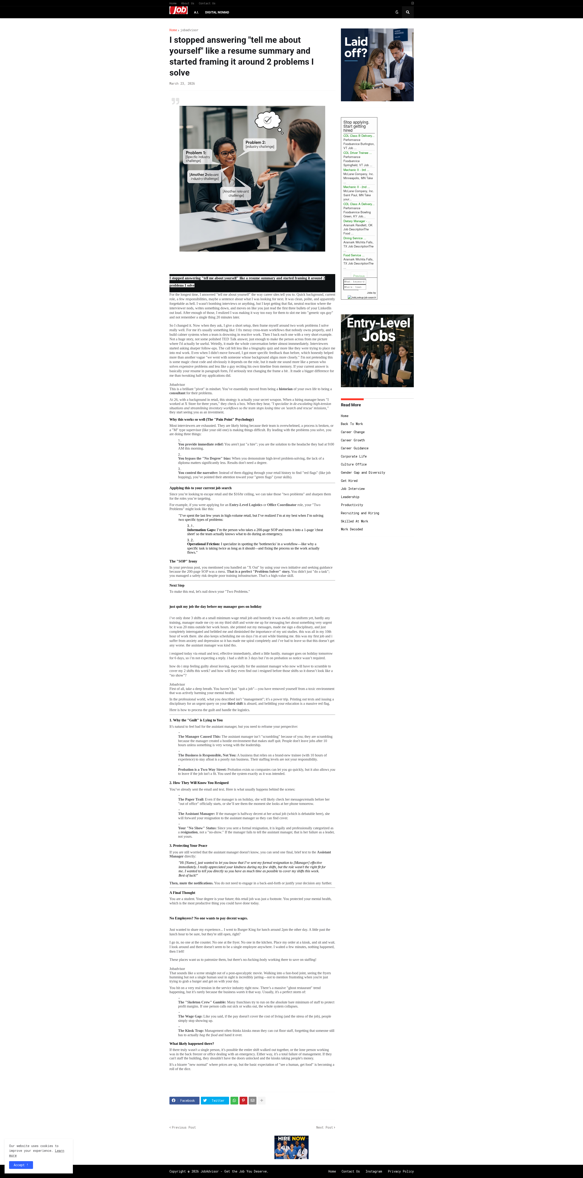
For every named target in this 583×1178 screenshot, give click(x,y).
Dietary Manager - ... (357, 221)
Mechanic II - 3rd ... (356, 170)
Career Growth (353, 440)
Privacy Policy (401, 1171)
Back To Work (352, 424)
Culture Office (354, 464)
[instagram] (412, 3)
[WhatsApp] (234, 1100)
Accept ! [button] (21, 1165)
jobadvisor (189, 30)
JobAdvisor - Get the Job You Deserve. (234, 1171)
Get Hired (349, 480)
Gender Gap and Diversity (363, 472)
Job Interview (353, 488)
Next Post (324, 1127)
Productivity (352, 505)
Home (172, 3)
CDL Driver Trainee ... (357, 152)
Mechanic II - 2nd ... (356, 187)
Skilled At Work (354, 521)
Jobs (370, 292)
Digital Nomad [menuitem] (217, 12)
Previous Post (184, 1127)
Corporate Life (354, 456)
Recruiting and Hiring (360, 513)
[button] (397, 12)
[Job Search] (362, 296)
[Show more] (262, 1100)
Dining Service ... (354, 238)
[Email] (252, 1100)
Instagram (374, 1171)
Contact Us (207, 3)
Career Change (353, 432)
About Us (187, 3)
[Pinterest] (243, 1100)
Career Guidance (354, 448)
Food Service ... (354, 255)
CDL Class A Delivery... (359, 204)
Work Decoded (352, 529)
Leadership (350, 497)
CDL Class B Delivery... (359, 135)
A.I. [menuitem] (196, 12)
